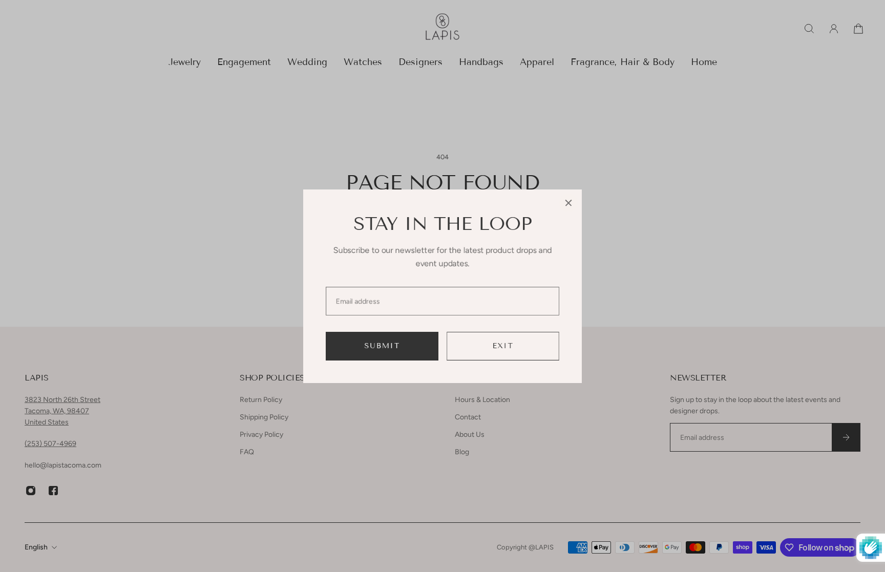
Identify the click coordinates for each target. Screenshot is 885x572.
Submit (382, 346)
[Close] (568, 203)
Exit (503, 346)
